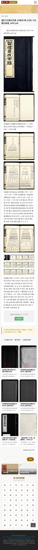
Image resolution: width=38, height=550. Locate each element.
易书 (33, 537)
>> (33, 525)
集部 (29, 538)
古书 (13, 537)
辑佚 (20, 538)
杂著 (9, 538)
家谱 (6, 16)
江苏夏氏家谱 (26, 340)
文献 (27, 537)
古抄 (16, 537)
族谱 (30, 537)
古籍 (19, 537)
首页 (2, 16)
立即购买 (19, 319)
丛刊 (4, 537)
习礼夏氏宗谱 (8, 340)
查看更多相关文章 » (29, 450)
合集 (23, 538)
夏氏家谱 (17, 340)
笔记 (15, 538)
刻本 (7, 537)
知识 (12, 538)
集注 (26, 538)
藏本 (18, 538)
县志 (10, 537)
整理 (25, 537)
